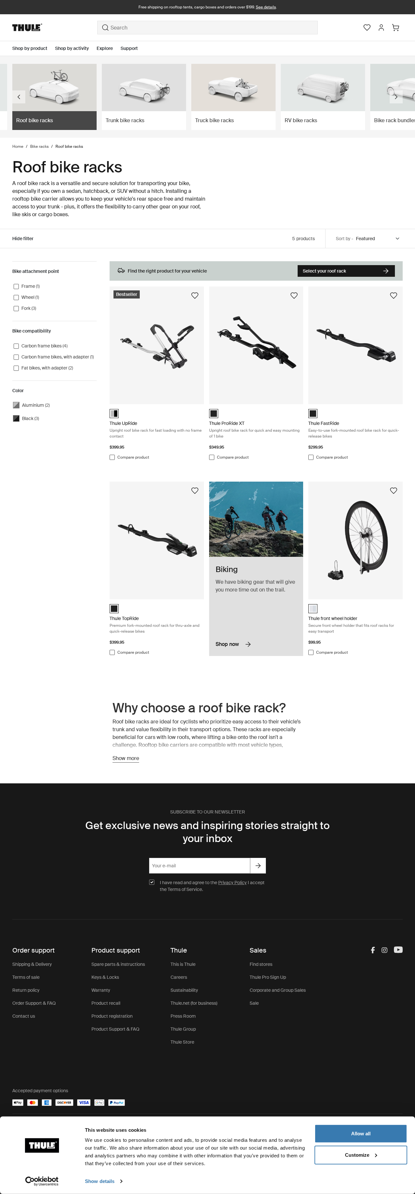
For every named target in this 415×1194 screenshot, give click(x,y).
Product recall (105, 1003)
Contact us (23, 1016)
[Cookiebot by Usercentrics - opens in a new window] (42, 1181)
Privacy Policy (232, 882)
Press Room (183, 1016)
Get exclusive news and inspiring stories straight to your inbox (207, 832)
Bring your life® (207, 7)
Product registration (112, 1016)
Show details (99, 1181)
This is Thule (183, 964)
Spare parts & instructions (118, 964)
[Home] (54, 27)
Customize (357, 1154)
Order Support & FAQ (34, 1003)
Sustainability (184, 990)
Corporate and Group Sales (278, 990)
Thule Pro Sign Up (268, 977)
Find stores (261, 964)
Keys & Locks (105, 977)
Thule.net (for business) (194, 1003)
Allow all (361, 1133)
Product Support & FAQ (115, 1029)
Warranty (100, 990)
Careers (179, 977)
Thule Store (182, 1042)
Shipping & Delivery (32, 964)
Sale (254, 1003)
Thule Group (183, 1029)
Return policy (26, 990)
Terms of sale (26, 977)
